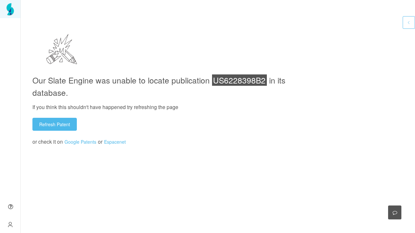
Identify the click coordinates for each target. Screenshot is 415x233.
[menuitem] (10, 9)
